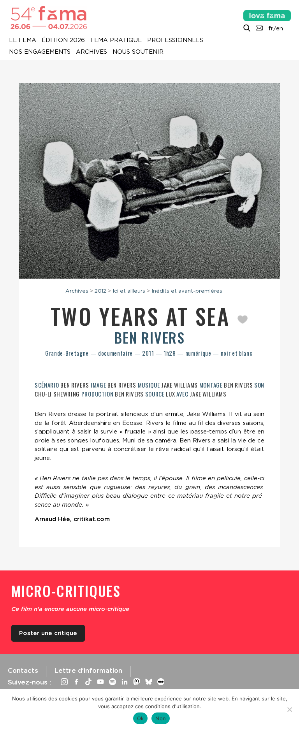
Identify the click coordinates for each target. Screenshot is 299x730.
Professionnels (175, 40)
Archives (91, 52)
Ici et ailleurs (129, 291)
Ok (140, 718)
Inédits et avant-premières (186, 291)
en (279, 28)
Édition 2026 (63, 40)
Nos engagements (39, 52)
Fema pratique (116, 40)
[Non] (289, 709)
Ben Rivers (149, 337)
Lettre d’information (88, 670)
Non (160, 718)
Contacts (23, 670)
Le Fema (22, 40)
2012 (100, 291)
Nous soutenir (138, 52)
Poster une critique (48, 633)
